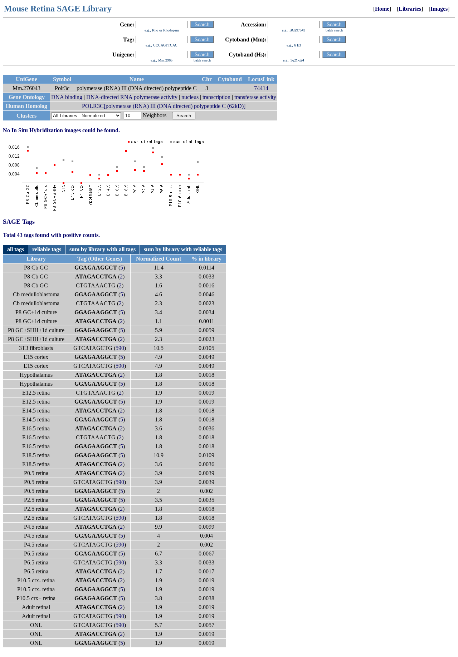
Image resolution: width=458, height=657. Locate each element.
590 (120, 348)
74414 (261, 88)
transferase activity (255, 97)
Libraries (410, 9)
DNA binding (66, 97)
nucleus (190, 97)
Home (382, 9)
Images (439, 9)
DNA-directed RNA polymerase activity (131, 97)
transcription (216, 97)
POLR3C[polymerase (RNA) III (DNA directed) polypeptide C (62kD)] (163, 106)
